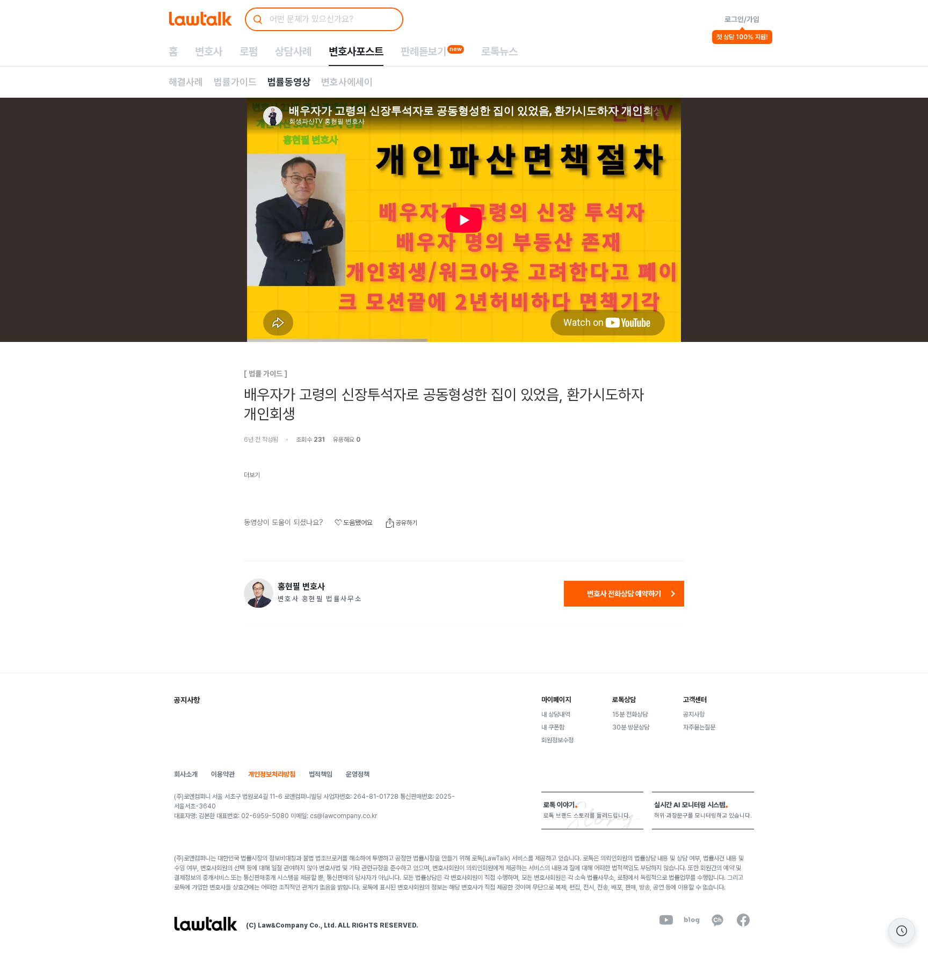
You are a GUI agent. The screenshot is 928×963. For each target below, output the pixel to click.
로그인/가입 (741, 19)
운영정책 (357, 774)
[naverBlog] (691, 920)
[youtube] (666, 920)
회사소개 (186, 774)
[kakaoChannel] (717, 920)
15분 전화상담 (630, 714)
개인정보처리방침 (271, 774)
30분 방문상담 (630, 727)
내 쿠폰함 (552, 727)
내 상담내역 (555, 714)
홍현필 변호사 (301, 586)
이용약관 (223, 774)
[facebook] (743, 920)
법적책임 (320, 774)
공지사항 (694, 714)
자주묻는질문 (699, 727)
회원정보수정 (557, 740)
